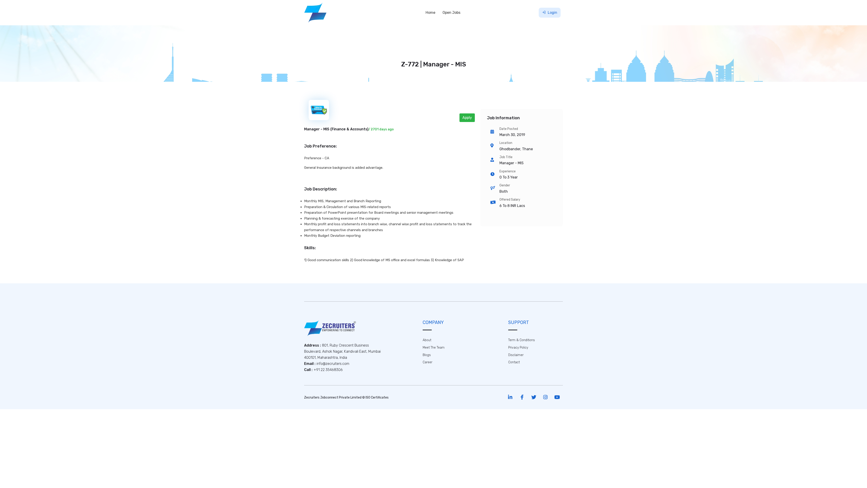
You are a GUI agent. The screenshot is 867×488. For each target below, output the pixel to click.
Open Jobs (451, 12)
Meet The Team (434, 348)
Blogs (427, 355)
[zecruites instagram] (545, 397)
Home (430, 12)
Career (427, 362)
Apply (467, 117)
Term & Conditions (521, 340)
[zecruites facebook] (522, 397)
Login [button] (552, 12)
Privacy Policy (518, 348)
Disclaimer (516, 355)
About (427, 340)
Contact (514, 362)
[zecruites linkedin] (510, 397)
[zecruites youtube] (557, 397)
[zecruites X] (534, 397)
